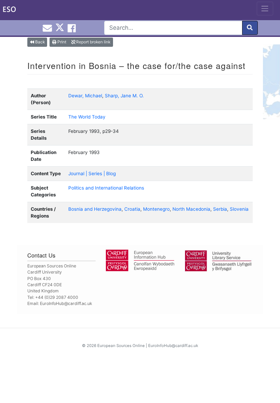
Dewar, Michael (85, 95)
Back (39, 41)
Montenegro (156, 209)
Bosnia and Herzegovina (95, 209)
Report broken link (92, 41)
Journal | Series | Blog (92, 173)
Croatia (132, 209)
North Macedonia (191, 209)
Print (61, 41)
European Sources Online (121, 345)
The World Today (87, 117)
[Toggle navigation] (265, 8)
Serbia (220, 209)
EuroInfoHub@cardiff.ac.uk (66, 303)
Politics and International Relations (106, 188)
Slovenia (239, 209)
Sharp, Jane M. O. (124, 95)
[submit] (250, 28)
